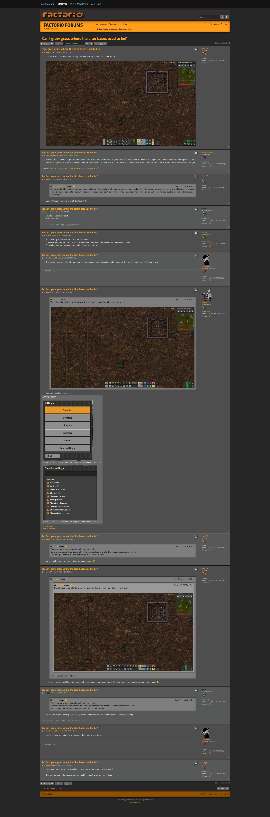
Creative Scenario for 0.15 (51, 528)
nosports (205, 762)
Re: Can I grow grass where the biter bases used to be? (69, 152)
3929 (208, 242)
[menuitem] (115, 24)
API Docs (96, 4)
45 (207, 58)
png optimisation (47, 526)
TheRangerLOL (207, 266)
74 (207, 276)
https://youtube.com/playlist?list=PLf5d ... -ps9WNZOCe (76, 168)
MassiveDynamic (208, 152)
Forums (62, 3)
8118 (208, 219)
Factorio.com (47, 4)
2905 (208, 312)
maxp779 (205, 48)
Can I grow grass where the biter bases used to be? (84, 38)
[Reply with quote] (196, 49)
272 (208, 162)
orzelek (204, 232)
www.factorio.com (51, 29)
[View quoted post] (74, 186)
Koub (204, 208)
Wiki (72, 4)
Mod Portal (82, 4)
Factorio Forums (63, 24)
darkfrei (204, 302)
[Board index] (64, 15)
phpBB (127, 800)
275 (208, 771)
